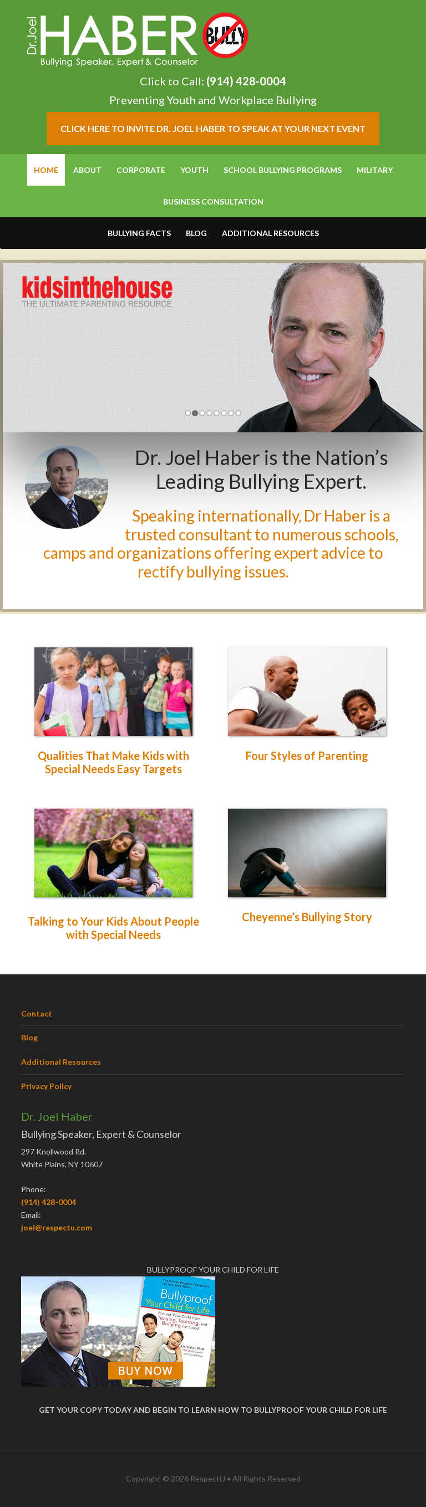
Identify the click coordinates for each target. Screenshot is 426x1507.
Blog (29, 1037)
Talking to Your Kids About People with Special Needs (113, 928)
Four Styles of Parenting (307, 755)
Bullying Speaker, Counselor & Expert (137, 39)
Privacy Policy (46, 1086)
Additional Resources (61, 1061)
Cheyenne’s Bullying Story (307, 916)
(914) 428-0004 (246, 81)
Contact (36, 1013)
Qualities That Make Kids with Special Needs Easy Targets (113, 762)
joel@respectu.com (56, 1227)
